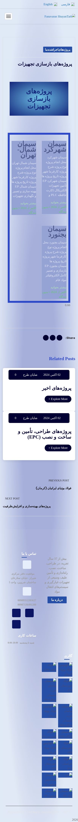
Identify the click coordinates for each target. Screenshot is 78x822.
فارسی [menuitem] (65, 4)
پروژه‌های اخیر (56, 388)
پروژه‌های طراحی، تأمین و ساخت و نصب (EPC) (44, 434)
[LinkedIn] (46, 338)
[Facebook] (59, 338)
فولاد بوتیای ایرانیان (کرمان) (53, 488)
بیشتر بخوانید (58, 202)
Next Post (12, 498)
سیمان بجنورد (57, 231)
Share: (70, 338)
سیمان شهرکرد (55, 146)
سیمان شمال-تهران (26, 149)
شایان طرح (30, 374)
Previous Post (59, 480)
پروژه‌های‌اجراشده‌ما (57, 49)
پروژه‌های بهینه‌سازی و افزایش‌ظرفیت (27, 506)
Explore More (58, 399)
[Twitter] (52, 338)
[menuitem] (67, 4)
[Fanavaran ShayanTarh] (59, 16)
